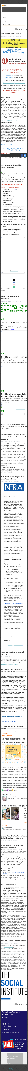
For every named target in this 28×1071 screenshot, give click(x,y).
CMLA (17, 1058)
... (12, 29)
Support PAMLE (15, 1061)
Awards (8, 1061)
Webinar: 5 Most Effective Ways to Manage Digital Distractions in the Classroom (14, 837)
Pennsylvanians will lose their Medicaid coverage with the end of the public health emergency (14, 437)
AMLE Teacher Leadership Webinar (9, 664)
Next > (25, 29)
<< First (9, 29)
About (17, 1054)
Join (13, 1054)
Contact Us (9, 1063)
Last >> (26, 29)
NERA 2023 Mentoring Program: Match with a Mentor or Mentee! (12, 478)
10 (21, 29)
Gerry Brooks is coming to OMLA (11, 34)
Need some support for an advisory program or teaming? (11, 166)
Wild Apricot (12, 1069)
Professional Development (12, 1056)
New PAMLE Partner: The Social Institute (13, 941)
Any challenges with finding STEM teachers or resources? (11, 670)
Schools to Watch (11, 1058)
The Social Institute (8, 947)
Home (9, 1054)
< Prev (11, 29)
